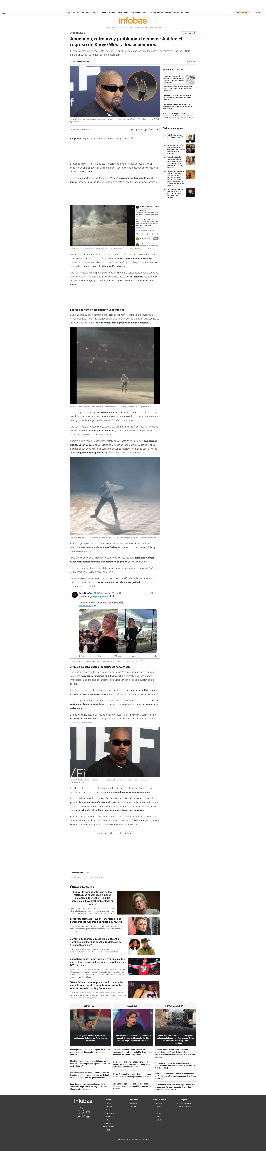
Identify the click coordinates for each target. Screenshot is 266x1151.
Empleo (133, 1106)
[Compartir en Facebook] (137, 130)
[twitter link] (83, 1112)
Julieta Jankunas (117, 28)
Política (176, 13)
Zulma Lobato (128, 28)
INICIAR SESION (257, 12)
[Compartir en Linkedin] (146, 130)
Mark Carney (149, 28)
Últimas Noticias (157, 13)
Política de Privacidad (184, 1106)
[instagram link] (88, 1112)
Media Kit (159, 1120)
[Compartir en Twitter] (141, 130)
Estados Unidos (92, 13)
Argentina (80, 13)
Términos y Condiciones (184, 1103)
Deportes (168, 13)
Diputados (158, 28)
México (119, 13)
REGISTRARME (242, 12)
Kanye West (75, 878)
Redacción (133, 1103)
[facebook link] (78, 1112)
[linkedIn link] (88, 1116)
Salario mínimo (139, 28)
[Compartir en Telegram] (151, 130)
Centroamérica (135, 13)
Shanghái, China (97, 878)
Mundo (145, 13)
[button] (4, 13)
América (108, 1103)
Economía (185, 13)
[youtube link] (78, 1116)
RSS (108, 1130)
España (112, 13)
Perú (126, 13)
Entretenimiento (77, 33)
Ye (85, 878)
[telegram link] (83, 1116)
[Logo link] (133, 20)
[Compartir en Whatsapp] (132, 130)
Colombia (103, 13)
